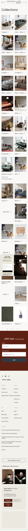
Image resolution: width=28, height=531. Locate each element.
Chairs (16, 303)
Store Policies (5, 418)
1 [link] (7, 329)
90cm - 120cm (19, 133)
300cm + (17, 113)
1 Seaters (4, 32)
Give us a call (8, 504)
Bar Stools (6, 212)
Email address (5, 351)
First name (4, 263)
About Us (16, 389)
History (16, 392)
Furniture (4, 389)
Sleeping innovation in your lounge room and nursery (13, 437)
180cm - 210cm (19, 52)
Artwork (4, 200)
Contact (16, 402)
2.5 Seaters (18, 72)
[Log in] (22, 2)
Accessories (5, 154)
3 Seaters (4, 113)
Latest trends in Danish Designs (9, 433)
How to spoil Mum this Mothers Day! (11, 430)
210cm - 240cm (6, 93)
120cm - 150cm (19, 32)
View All (3, 449)
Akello (16, 154)
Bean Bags (18, 221)
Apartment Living (6, 174)
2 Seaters (4, 72)
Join (14, 360)
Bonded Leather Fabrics (6, 282)
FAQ (3, 411)
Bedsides (17, 241)
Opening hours (7, 490)
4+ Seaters (5, 133)
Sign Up (16, 414)
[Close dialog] (26, 256)
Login (15, 411)
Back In (17, 200)
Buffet (5, 294)
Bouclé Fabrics (19, 282)
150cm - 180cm (6, 52)
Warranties (4, 414)
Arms (16, 174)
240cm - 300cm (19, 93)
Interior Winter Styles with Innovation (11, 446)
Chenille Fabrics (6, 324)
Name (3, 343)
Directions (8, 500)
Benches (5, 252)
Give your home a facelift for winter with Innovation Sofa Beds (11, 442)
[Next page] (21, 329)
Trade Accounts (18, 418)
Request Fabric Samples (8, 395)
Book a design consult (14, 460)
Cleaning (17, 324)
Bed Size (4, 241)
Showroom (17, 399)
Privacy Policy (5, 421)
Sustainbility (17, 395)
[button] (2, 2)
